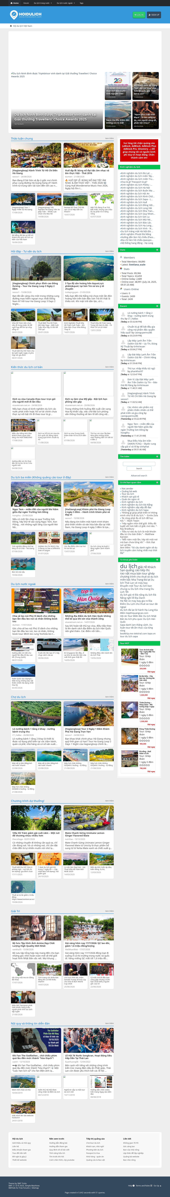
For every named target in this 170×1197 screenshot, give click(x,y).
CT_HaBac (133, 318)
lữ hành (139, 609)
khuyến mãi (126, 585)
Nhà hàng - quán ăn (95, 1156)
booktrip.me (126, 633)
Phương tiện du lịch (94, 1149)
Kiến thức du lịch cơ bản (27, 367)
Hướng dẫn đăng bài (58, 1143)
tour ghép (148, 573)
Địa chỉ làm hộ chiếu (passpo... (137, 239)
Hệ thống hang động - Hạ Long (137, 242)
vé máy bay (141, 582)
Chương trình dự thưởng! (27, 800)
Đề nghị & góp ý (19, 1156)
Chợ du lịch (18, 696)
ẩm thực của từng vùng (136, 629)
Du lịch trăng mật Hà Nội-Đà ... (137, 231)
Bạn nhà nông (129, 1160)
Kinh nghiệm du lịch (132, 501)
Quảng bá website (131, 1156)
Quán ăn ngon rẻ (130, 499)
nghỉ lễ (130, 597)
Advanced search (139, 475)
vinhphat (144, 446)
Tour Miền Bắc (135, 615)
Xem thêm (109, 138)
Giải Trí (15, 911)
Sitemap (35, 1188)
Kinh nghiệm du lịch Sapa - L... (137, 199)
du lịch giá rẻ (127, 594)
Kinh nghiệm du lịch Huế (134, 202)
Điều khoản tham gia (21, 1149)
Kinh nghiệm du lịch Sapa (135, 510)
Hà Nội (124, 600)
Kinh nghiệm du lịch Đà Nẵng (137, 504)
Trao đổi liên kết (19, 1153)
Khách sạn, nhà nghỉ (95, 1146)
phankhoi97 (137, 371)
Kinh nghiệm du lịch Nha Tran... (137, 210)
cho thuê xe (142, 603)
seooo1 (124, 399)
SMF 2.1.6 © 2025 (16, 1185)
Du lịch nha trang (140, 588)
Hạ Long (149, 609)
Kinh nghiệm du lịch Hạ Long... (137, 225)
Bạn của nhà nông (131, 1149)
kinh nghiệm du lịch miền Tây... (137, 176)
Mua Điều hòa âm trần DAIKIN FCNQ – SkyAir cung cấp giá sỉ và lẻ (138, 443)
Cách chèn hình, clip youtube (61, 1160)
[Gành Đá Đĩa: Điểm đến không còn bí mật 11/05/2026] (118, 114)
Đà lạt (147, 579)
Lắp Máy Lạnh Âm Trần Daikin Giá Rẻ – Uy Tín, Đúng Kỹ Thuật (139, 343)
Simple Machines (32, 1185)
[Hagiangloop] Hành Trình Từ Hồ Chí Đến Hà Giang (141, 395)
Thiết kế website (19, 1160)
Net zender (127, 488)
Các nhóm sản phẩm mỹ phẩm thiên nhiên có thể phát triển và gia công (137, 410)
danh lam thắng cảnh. (137, 624)
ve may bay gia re (138, 600)
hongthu (125, 432)
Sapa (122, 624)
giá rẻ (142, 566)
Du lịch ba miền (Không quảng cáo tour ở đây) (41, 477)
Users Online (131, 289)
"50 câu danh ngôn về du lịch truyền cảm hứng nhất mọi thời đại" (138, 550)
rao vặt (124, 573)
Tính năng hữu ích (57, 1153)
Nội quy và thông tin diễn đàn (30, 1023)
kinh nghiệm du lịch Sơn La (135, 216)
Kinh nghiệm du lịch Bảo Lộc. (136, 222)
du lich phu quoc (133, 618)
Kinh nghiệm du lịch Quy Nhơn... (138, 213)
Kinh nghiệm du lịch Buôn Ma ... (138, 190)
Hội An (123, 615)
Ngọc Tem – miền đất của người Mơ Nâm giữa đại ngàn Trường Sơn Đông (137, 426)
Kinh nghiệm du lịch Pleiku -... (136, 184)
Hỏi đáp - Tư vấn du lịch (26, 251)
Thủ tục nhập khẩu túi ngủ (141, 368)
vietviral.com (140, 633)
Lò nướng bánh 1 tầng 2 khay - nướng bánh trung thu (137, 315)
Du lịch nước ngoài (23, 584)
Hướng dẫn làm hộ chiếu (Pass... (138, 237)
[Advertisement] (85, 50)
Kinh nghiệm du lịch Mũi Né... (136, 219)
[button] (42, 3)
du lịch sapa (131, 636)
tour (122, 636)
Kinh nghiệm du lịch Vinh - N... (137, 228)
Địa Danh (140, 597)
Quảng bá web (129, 491)
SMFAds (11, 1188)
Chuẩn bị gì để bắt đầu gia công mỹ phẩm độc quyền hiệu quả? (138, 329)
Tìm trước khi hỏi (56, 1156)
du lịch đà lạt (127, 609)
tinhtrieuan (139, 346)
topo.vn (152, 633)
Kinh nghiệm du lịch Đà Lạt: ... (136, 173)
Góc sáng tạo (129, 1146)
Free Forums (24, 1188)
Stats (122, 249)
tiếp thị (145, 570)
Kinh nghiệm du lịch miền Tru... (137, 178)
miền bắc (125, 579)
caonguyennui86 (143, 332)
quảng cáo (133, 570)
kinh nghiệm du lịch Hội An (135, 193)
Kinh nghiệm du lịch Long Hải (136, 208)
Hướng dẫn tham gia (58, 1146)
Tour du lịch (128, 493)
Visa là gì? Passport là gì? (134, 181)
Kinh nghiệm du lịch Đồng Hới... (137, 205)
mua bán (135, 573)
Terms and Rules (143, 1185)
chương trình (128, 576)
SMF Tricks (22, 1183)
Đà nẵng (139, 594)
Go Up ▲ (158, 1185)
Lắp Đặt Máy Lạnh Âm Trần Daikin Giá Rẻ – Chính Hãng (142, 356)
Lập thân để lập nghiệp (133, 1153)
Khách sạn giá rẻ (130, 496)
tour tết (130, 627)
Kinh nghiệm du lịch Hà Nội (135, 187)
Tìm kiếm (124, 456)
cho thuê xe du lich (147, 576)
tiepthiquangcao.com (137, 612)
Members (129, 257)
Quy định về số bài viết (59, 1149)
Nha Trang (137, 579)
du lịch (128, 566)
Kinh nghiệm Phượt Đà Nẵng (136, 234)
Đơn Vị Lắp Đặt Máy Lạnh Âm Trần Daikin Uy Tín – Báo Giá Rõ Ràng (139, 382)
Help (130, 1185)
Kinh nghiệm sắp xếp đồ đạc (136, 507)
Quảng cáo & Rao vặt (95, 1160)
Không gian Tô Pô (130, 1143)
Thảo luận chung (22, 138)
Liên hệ (15, 1146)
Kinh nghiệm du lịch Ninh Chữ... (138, 196)
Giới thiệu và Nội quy (21, 1143)
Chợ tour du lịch (93, 1143)
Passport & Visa (93, 1153)
